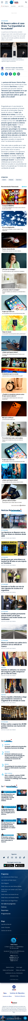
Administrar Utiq (14, 976)
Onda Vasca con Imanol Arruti (9, 894)
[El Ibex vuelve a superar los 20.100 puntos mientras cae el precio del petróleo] (14, 713)
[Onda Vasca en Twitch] (20, 857)
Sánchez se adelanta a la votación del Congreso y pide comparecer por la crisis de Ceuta (13, 672)
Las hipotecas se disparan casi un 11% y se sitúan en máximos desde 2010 (13, 534)
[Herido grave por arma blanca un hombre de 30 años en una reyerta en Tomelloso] (14, 548)
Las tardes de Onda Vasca (8, 880)
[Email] (18, 74)
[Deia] (5, 993)
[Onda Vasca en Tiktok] (24, 857)
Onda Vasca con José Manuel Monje (11, 886)
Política (3, 667)
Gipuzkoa (7, 744)
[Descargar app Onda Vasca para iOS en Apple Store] (19, 865)
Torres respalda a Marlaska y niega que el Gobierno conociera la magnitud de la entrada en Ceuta (14, 699)
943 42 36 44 (15, 953)
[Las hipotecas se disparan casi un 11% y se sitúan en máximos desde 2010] (14, 521)
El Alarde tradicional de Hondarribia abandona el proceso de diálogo (15, 747)
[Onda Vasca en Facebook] (8, 857)
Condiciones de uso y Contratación (14, 973)
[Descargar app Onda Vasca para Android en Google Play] (9, 865)
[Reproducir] (19, 793)
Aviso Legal (19, 967)
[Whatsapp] (14, 74)
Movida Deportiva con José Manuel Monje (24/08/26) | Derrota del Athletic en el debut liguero (8, 826)
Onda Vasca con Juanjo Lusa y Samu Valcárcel (11, 890)
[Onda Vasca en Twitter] (4, 857)
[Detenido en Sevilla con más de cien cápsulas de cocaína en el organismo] (14, 575)
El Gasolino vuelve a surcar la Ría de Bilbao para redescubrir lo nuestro (8, 839)
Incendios (13, 6)
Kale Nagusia (5, 883)
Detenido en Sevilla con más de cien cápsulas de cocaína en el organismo (12, 588)
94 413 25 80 (15, 948)
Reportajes (4, 910)
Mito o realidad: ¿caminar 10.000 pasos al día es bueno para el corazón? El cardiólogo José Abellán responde (16, 777)
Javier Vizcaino (5, 927)
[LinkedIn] (6, 74)
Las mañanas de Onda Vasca (9, 877)
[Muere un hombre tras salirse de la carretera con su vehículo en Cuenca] (14, 631)
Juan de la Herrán (6, 924)
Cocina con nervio (6, 930)
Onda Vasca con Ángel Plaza (9, 900)
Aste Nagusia (5, 6)
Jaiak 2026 (20, 6)
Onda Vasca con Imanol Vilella (10, 897)
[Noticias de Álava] (7, 996)
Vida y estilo (8, 773)
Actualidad (4, 530)
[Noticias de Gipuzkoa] (17, 993)
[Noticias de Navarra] (20, 996)
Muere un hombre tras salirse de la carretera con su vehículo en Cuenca (14, 644)
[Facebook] (10, 74)
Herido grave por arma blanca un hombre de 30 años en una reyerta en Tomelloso (13, 561)
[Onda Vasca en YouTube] (12, 857)
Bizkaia (7, 764)
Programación (5, 914)
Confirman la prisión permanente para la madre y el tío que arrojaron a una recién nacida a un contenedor (13, 616)
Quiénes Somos (10, 967)
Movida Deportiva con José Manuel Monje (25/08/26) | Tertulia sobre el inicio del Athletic (8, 797)
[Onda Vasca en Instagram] (16, 857)
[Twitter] (2, 74)
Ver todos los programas (8, 904)
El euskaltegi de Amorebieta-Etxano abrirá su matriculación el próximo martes (16, 767)
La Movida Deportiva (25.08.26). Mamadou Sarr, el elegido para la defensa (8, 812)
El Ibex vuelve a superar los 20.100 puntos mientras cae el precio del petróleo (13, 726)
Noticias (4, 907)
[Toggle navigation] (2, 2)
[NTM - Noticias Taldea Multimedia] (14, 987)
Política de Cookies (20, 970)
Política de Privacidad (8, 970)
